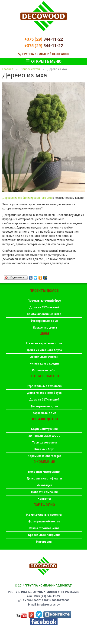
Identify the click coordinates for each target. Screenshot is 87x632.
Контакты (44, 498)
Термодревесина (44, 442)
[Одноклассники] (40, 276)
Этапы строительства (44, 528)
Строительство (44, 376)
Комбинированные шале (44, 314)
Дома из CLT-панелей (44, 307)
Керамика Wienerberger (44, 456)
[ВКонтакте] (30, 276)
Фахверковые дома (44, 321)
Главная (7, 69)
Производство (44, 419)
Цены (44, 333)
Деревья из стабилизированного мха (27, 197)
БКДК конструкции (44, 429)
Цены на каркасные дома (44, 343)
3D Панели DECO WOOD (44, 435)
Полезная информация (44, 471)
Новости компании (44, 492)
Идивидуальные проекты (44, 514)
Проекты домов (44, 291)
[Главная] (43, 35)
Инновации (44, 485)
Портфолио (44, 505)
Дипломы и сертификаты (44, 478)
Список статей (30, 69)
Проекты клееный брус (44, 300)
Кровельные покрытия (44, 535)
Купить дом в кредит (44, 363)
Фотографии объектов (44, 521)
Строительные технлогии (44, 386)
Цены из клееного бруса (44, 350)
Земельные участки (44, 356)
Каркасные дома (45, 327)
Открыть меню (43, 61)
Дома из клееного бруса (44, 392)
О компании (44, 462)
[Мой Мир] (45, 276)
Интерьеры (44, 541)
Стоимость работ (44, 370)
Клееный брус (44, 449)
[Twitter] (35, 276)
